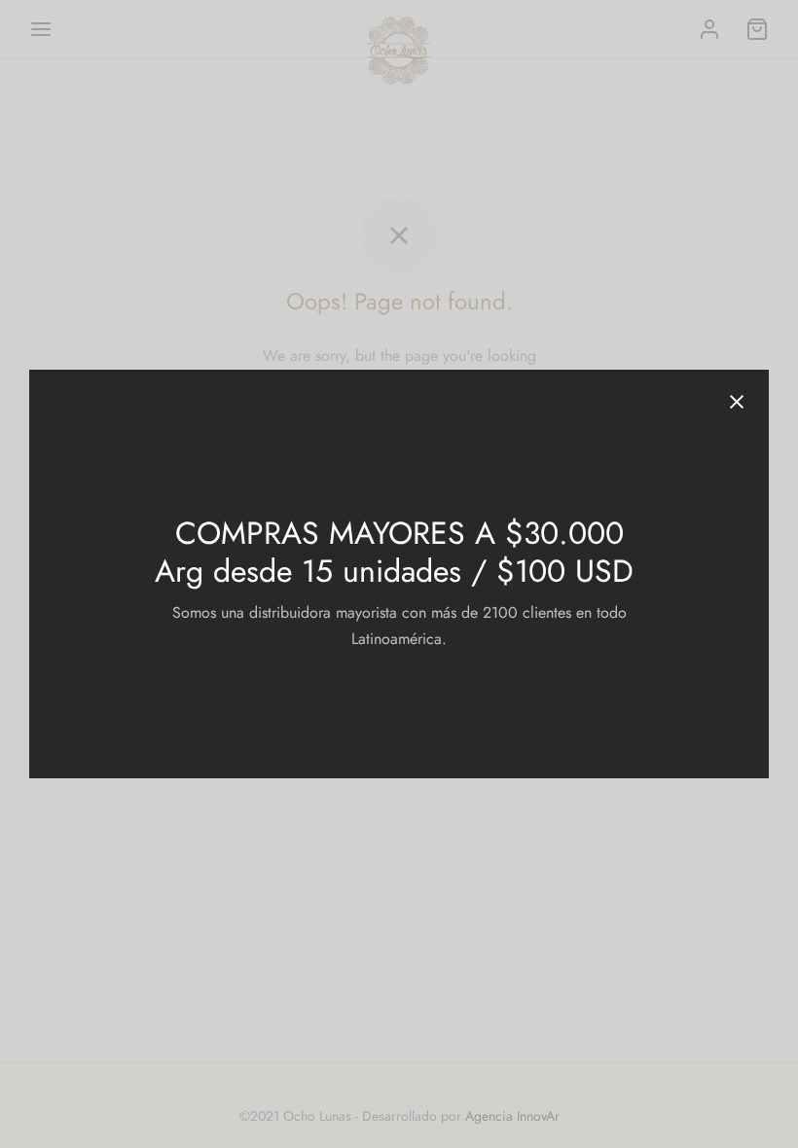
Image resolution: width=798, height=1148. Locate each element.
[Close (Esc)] (736, 401)
